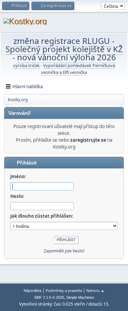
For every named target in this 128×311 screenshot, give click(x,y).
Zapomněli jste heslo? (64, 251)
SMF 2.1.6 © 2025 (49, 297)
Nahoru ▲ (95, 290)
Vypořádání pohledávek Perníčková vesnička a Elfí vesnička (78, 68)
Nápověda (32, 290)
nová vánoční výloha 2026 (66, 57)
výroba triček (27, 65)
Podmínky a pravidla (64, 290)
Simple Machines (80, 297)
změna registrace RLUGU (62, 40)
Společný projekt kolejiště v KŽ (64, 49)
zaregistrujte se (88, 140)
